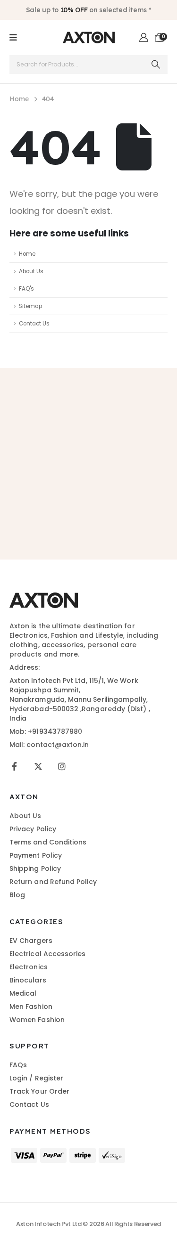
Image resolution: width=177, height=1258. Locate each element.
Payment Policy (35, 855)
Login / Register (36, 1078)
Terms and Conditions (47, 842)
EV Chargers (30, 940)
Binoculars (27, 980)
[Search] (156, 64)
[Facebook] (14, 766)
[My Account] (144, 37)
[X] (38, 766)
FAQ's (26, 288)
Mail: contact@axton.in (49, 744)
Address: (24, 667)
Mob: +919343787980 (45, 731)
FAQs (18, 1065)
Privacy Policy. (88, 515)
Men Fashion (30, 1006)
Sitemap (30, 306)
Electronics (28, 967)
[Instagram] (61, 766)
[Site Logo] (89, 37)
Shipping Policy (35, 868)
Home (27, 254)
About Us (31, 271)
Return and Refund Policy (53, 881)
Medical (23, 993)
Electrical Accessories (47, 953)
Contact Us (34, 323)
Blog (17, 895)
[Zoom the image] (43, 597)
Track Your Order (39, 1091)
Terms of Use (132, 505)
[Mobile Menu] (13, 37)
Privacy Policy (32, 829)
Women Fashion (37, 1019)
